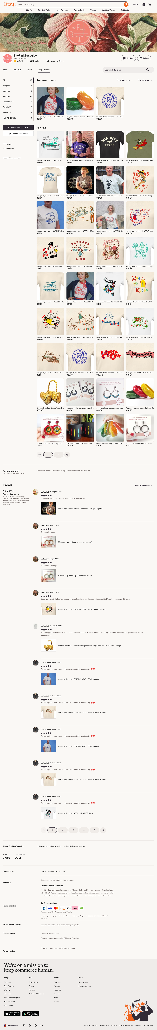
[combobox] (69, 4)
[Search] (126, 4)
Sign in (135, 4)
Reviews (17, 70)
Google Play (30, 1013)
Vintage (93, 10)
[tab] (18, 80)
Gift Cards (125, 10)
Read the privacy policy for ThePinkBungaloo (58, 948)
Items (5, 70)
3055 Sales (7, 144)
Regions (150, 1025)
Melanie (44, 525)
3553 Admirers (8, 148)
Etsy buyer (45, 492)
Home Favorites (62, 10)
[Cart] (150, 4)
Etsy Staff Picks (44, 10)
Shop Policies (44, 70)
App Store (12, 1013)
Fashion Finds (79, 10)
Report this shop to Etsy (12, 158)
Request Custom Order (19, 127)
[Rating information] (15, 61)
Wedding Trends (108, 10)
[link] (39, 455)
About (29, 70)
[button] (128, 58)
